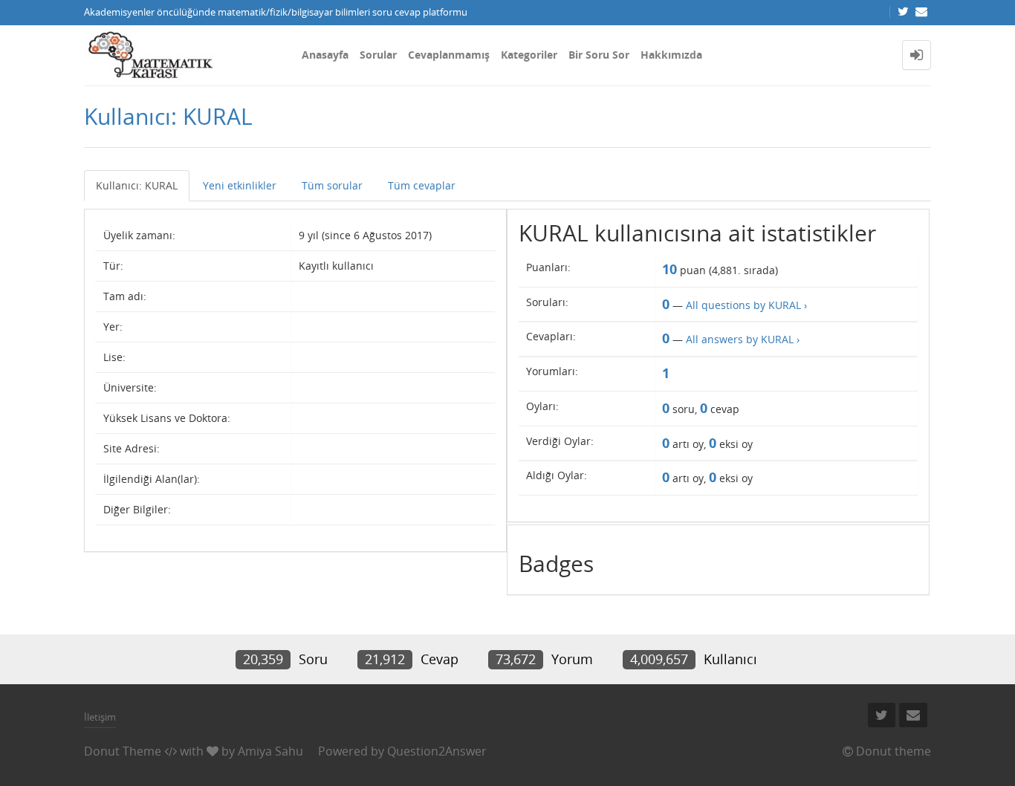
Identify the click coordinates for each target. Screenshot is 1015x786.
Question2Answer (437, 751)
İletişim (100, 717)
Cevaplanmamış (449, 55)
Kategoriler (529, 55)
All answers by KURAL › (743, 339)
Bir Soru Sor (598, 55)
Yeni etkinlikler (239, 185)
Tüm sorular (332, 185)
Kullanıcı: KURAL (137, 185)
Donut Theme (122, 751)
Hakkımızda (671, 55)
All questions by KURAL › (746, 305)
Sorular (378, 55)
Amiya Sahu (270, 751)
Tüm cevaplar (421, 185)
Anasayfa (325, 55)
